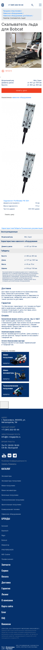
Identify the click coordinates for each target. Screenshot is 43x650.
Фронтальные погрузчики (11, 505)
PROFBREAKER (7, 550)
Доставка (6, 582)
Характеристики (8, 228)
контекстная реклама (29, 647)
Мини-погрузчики (8, 486)
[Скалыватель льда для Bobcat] (24, 50)
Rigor (3, 535)
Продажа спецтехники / (12, 11)
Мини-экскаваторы (9, 490)
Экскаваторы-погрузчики (11, 481)
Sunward (5, 526)
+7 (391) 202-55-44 (15, 5)
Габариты (17, 228)
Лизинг (5, 594)
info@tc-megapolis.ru (11, 437)
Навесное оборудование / (13, 13)
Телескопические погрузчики (13, 500)
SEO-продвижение (23, 645)
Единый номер (8, 427)
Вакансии (6, 624)
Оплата (5, 576)
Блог (4, 612)
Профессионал (7, 559)
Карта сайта (7, 606)
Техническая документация (31, 228)
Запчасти (6, 564)
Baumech (5, 531)
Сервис (5, 570)
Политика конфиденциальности (14, 461)
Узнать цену (21, 90)
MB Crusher (6, 554)
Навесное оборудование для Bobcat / (18, 16)
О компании (7, 600)
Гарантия (6, 588)
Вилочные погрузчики (10, 495)
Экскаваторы (7, 476)
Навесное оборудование (21, 97)
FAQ (3, 618)
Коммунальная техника (11, 509)
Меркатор (5, 545)
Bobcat (4, 540)
